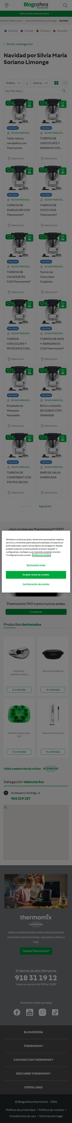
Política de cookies (41, 555)
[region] (36, 561)
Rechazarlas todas (36, 565)
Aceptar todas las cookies (36, 574)
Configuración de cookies (36, 584)
